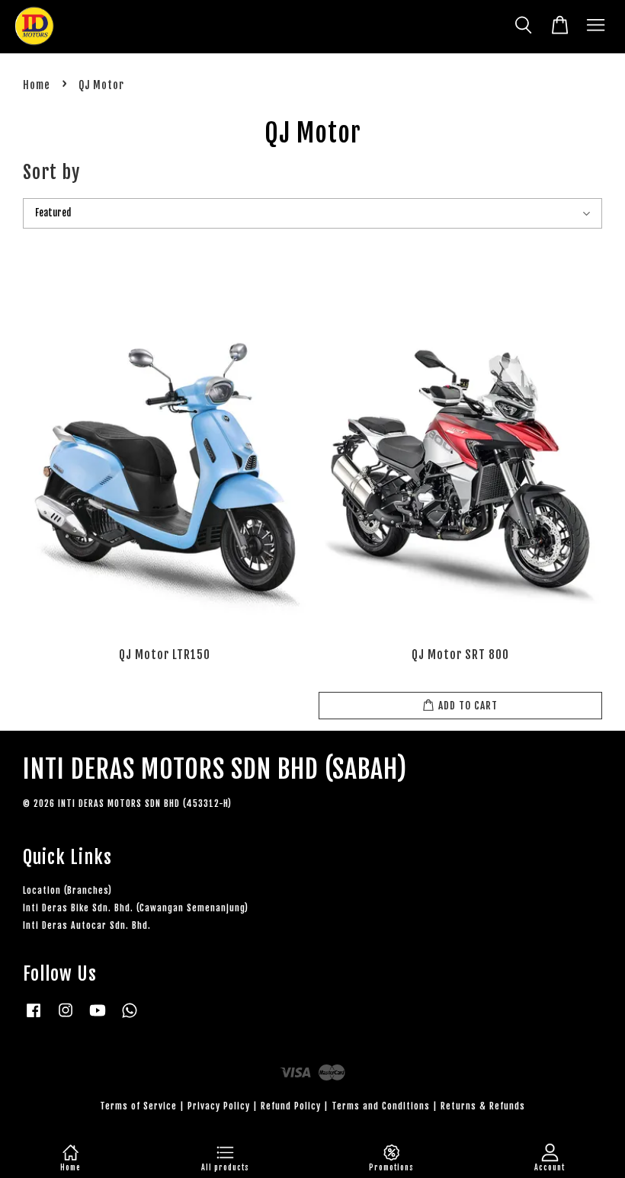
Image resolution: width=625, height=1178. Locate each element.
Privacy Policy (219, 1106)
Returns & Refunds (483, 1106)
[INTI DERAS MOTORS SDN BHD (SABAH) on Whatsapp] (129, 1017)
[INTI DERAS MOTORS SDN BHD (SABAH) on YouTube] (97, 1017)
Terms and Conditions (381, 1106)
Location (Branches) (67, 890)
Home (36, 84)
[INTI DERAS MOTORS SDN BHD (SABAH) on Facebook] (33, 1017)
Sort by (51, 172)
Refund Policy (291, 1106)
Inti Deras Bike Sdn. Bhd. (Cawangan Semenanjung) (135, 908)
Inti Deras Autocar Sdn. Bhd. (87, 925)
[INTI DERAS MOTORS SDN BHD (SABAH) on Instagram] (65, 1017)
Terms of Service (138, 1106)
